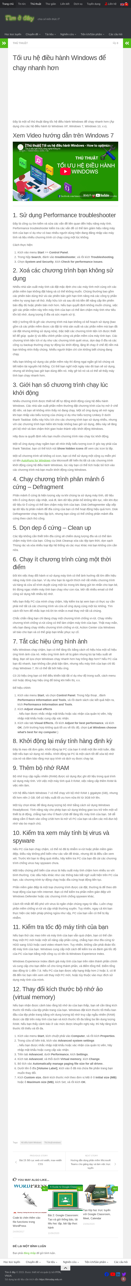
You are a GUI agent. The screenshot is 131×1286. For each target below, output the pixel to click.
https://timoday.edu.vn (50, 1279)
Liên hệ (111, 4)
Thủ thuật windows (52, 1142)
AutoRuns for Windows (35, 460)
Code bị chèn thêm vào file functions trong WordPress (26, 1221)
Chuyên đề (32, 34)
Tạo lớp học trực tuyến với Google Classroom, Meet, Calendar (97, 1214)
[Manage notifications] (123, 1279)
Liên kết (64, 4)
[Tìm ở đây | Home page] (20, 18)
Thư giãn (51, 4)
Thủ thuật (35, 4)
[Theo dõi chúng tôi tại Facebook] (106, 1274)
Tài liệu (49, 34)
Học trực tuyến (13, 34)
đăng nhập (30, 1253)
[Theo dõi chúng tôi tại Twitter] (124, 1274)
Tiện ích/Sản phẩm (91, 34)
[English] (122, 4)
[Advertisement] (65, 97)
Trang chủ (8, 4)
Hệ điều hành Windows (31, 1142)
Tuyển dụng (93, 4)
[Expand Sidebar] (4, 43)
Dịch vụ (78, 4)
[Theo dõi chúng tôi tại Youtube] (112, 1274)
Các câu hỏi (115, 34)
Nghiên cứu (67, 34)
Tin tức (22, 4)
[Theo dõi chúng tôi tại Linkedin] (118, 1274)
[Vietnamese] (126, 4)
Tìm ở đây (10, 1272)
